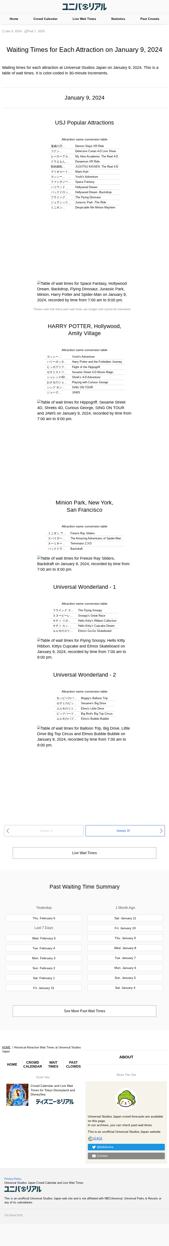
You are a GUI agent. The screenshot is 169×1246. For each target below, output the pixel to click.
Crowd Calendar (45, 19)
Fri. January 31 (43, 988)
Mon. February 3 (43, 958)
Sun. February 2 (44, 968)
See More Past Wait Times (84, 1011)
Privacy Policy (12, 1178)
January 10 (123, 830)
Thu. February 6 (44, 918)
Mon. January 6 (125, 968)
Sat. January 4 (125, 987)
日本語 (97, 1138)
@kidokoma (105, 1147)
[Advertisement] (84, 245)
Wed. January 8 (125, 948)
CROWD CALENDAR (32, 1064)
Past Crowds (149, 19)
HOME (12, 1064)
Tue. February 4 (44, 948)
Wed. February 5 (44, 938)
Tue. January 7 (125, 958)
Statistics (118, 19)
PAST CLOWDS (73, 1064)
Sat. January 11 (125, 918)
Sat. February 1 (44, 978)
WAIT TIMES (53, 1064)
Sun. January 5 (125, 978)
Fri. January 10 (125, 928)
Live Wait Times (84, 19)
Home (14, 19)
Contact (102, 1155)
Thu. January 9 (125, 938)
